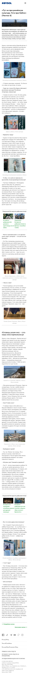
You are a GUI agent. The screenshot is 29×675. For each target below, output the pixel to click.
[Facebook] (3, 635)
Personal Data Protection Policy (10, 647)
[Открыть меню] (25, 3)
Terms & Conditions (7, 643)
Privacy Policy (5, 639)
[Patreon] (19, 635)
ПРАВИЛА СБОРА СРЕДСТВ (9, 651)
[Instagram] (22, 635)
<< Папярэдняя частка (8, 624)
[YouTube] (15, 634)
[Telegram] (11, 635)
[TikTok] (7, 635)
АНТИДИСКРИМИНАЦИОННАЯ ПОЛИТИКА (13, 658)
